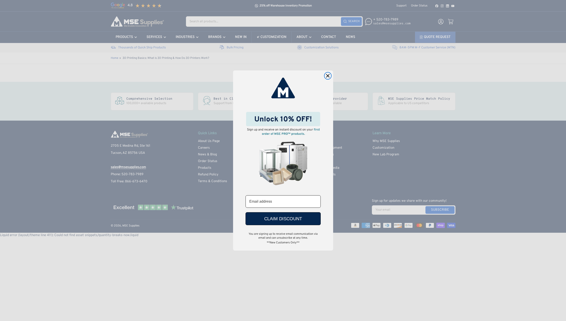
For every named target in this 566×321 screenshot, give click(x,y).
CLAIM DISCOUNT (283, 218)
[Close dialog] (327, 75)
